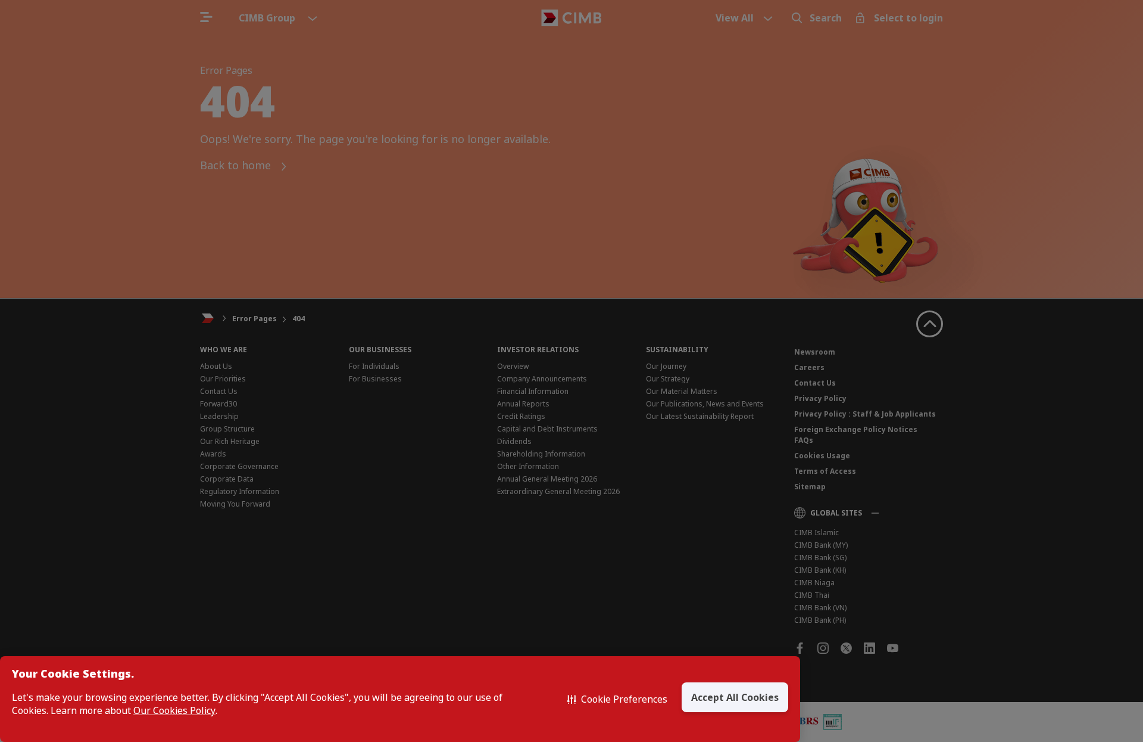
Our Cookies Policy (174, 710)
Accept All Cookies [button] (735, 697)
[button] (617, 699)
